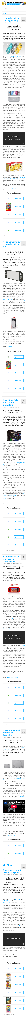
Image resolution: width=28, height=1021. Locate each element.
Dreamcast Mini (7, 902)
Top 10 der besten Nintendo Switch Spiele (14, 177)
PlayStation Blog (11, 835)
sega (13, 550)
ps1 (14, 858)
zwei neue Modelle (20, 301)
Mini (5, 235)
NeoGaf (19, 677)
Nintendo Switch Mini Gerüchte (13, 56)
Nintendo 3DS (6, 629)
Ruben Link (7, 563)
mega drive (6, 550)
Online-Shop (22, 926)
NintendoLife (13, 677)
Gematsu (9, 189)
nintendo (8, 235)
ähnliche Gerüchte (7, 299)
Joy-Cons (14, 618)
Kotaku (8, 503)
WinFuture (9, 346)
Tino (6, 22)
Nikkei (8, 677)
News (18, 22)
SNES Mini (5, 901)
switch (11, 235)
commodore (8, 1014)
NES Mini (17, 899)
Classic (5, 858)
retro (12, 550)
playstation (11, 858)
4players (9, 959)
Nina (6, 407)
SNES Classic (12, 495)
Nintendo (14, 189)
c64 (5, 1014)
